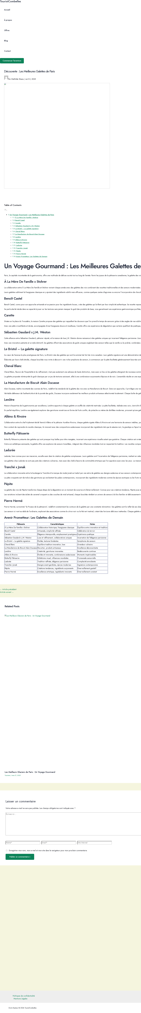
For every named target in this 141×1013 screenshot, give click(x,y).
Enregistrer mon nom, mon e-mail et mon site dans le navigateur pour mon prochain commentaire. (48, 850)
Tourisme (7, 775)
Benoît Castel (20, 220)
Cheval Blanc (20, 231)
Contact (7, 51)
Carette (18, 223)
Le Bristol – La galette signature (27, 229)
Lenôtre (18, 237)
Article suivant (7, 592)
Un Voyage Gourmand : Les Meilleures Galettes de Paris (32, 215)
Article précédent (8, 589)
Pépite (18, 251)
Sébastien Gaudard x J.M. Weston (27, 226)
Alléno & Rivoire (21, 240)
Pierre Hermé (21, 254)
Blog (6, 40)
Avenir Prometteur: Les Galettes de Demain (31, 256)
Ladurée (19, 245)
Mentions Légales (20, 998)
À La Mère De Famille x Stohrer (26, 217)
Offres (6, 30)
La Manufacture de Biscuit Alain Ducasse (29, 234)
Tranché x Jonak (22, 248)
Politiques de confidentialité (24, 996)
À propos (8, 20)
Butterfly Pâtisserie (22, 242)
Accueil (7, 9)
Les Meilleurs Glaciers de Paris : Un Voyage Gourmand (30, 772)
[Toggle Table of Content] (5, 210)
